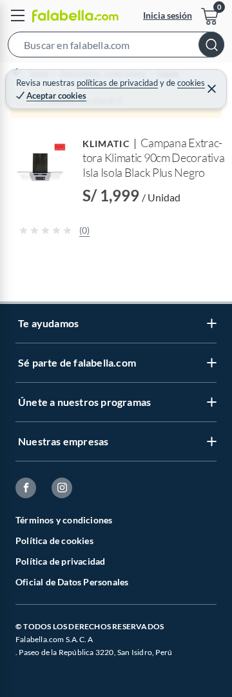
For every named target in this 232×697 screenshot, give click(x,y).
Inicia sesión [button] (167, 15)
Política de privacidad (60, 561)
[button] (116, 47)
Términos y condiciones (63, 519)
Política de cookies (54, 540)
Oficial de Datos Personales (71, 581)
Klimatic (106, 143)
